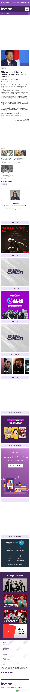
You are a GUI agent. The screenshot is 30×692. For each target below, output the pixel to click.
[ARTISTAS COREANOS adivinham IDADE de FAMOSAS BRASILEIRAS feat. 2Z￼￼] (15, 616)
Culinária (4, 642)
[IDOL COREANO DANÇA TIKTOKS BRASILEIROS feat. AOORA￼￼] (15, 600)
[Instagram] (3, 672)
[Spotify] (8, 672)
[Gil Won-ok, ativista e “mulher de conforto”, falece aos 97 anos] (20, 153)
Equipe (4, 655)
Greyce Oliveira (5, 79)
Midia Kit (4, 658)
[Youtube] (6, 672)
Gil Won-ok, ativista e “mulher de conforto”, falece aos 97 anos (19, 158)
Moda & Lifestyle (6, 648)
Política (4, 68)
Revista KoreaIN (6, 8)
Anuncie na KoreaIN (6, 657)
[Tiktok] (10, 672)
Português (20, 690)
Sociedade (5, 649)
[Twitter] (5, 672)
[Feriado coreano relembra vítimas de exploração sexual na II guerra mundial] (7, 168)
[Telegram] (11, 672)
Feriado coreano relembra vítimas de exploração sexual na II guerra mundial (7, 174)
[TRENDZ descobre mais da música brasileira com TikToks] (15, 585)
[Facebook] (1, 672)
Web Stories (5, 650)
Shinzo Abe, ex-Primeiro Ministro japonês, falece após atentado (13, 74)
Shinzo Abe (4, 184)
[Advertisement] (15, 31)
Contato (4, 660)
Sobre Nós (5, 654)
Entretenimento (6, 644)
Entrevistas (5, 645)
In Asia (4, 647)
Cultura (4, 643)
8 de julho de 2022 (17, 79)
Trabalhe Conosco (6, 659)
